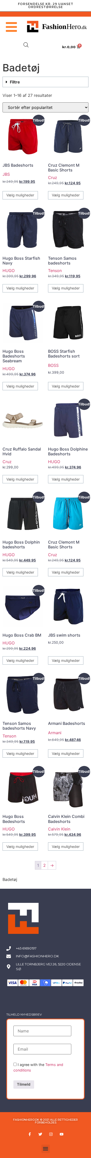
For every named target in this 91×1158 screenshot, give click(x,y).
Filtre (15, 81)
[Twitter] (40, 1134)
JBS (6, 174)
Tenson (55, 270)
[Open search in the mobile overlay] (26, 44)
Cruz (52, 177)
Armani (54, 732)
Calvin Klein (59, 829)
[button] (45, 82)
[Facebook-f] (29, 1134)
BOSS (53, 365)
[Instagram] (51, 1134)
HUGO (9, 270)
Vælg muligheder (20, 195)
